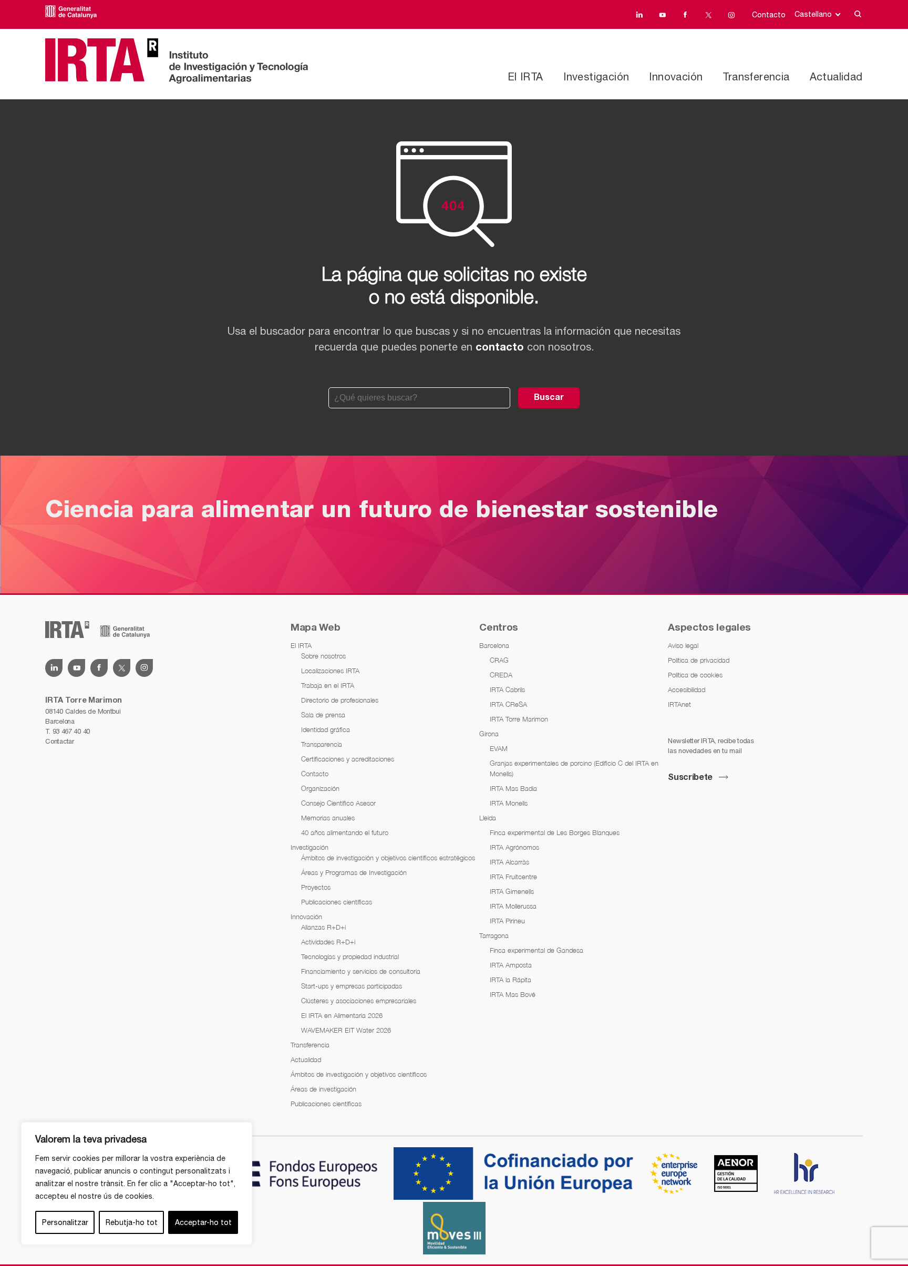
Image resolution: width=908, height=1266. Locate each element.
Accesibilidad (686, 689)
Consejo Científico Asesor (338, 803)
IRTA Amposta (511, 965)
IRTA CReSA (508, 704)
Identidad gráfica (325, 729)
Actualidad (836, 76)
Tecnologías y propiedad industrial (350, 956)
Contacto (769, 15)
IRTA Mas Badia (513, 788)
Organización (320, 788)
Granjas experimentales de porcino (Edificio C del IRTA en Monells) (574, 768)
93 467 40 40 (71, 731)
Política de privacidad (698, 660)
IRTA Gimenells (512, 891)
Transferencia (756, 76)
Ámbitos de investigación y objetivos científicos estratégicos (388, 857)
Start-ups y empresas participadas (351, 986)
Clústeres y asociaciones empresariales (358, 1000)
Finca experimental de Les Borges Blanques (555, 832)
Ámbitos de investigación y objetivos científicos (359, 1074)
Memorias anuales (328, 818)
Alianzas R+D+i (323, 927)
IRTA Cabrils (507, 689)
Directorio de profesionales (339, 700)
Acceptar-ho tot (203, 1222)
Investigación (596, 76)
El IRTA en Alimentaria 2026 (342, 1015)
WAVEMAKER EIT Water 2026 (346, 1030)
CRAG (499, 660)
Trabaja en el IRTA (327, 685)
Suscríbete (690, 777)
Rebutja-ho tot (132, 1222)
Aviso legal (683, 645)
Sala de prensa (323, 715)
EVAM (499, 748)
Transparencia (321, 744)
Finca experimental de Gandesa (536, 950)
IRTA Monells (509, 803)
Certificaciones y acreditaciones (347, 759)
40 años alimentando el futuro (344, 832)
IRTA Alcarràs (509, 862)
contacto (500, 348)
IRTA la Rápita (510, 979)
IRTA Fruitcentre (513, 876)
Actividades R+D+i (328, 942)
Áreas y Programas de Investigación (354, 872)
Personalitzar (65, 1222)
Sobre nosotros (323, 656)
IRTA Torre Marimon (519, 719)
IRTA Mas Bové (512, 994)
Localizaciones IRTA (330, 670)
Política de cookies (695, 675)
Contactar (59, 741)
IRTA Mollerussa (513, 906)
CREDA (501, 675)
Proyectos (316, 887)
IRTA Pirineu (507, 921)
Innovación (676, 76)
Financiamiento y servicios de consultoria (360, 971)
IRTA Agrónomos (514, 847)
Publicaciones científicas (336, 902)
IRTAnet (679, 704)
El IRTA (525, 76)
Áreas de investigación (323, 1089)
